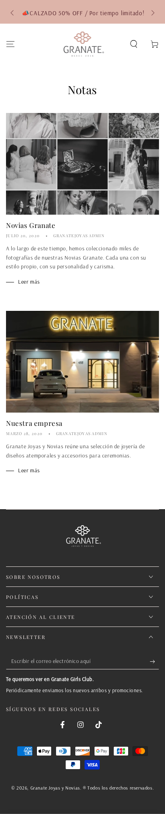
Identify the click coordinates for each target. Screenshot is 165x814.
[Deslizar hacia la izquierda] (13, 13)
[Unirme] (154, 661)
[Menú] (10, 44)
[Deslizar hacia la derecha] (152, 13)
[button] (133, 44)
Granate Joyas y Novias (55, 788)
